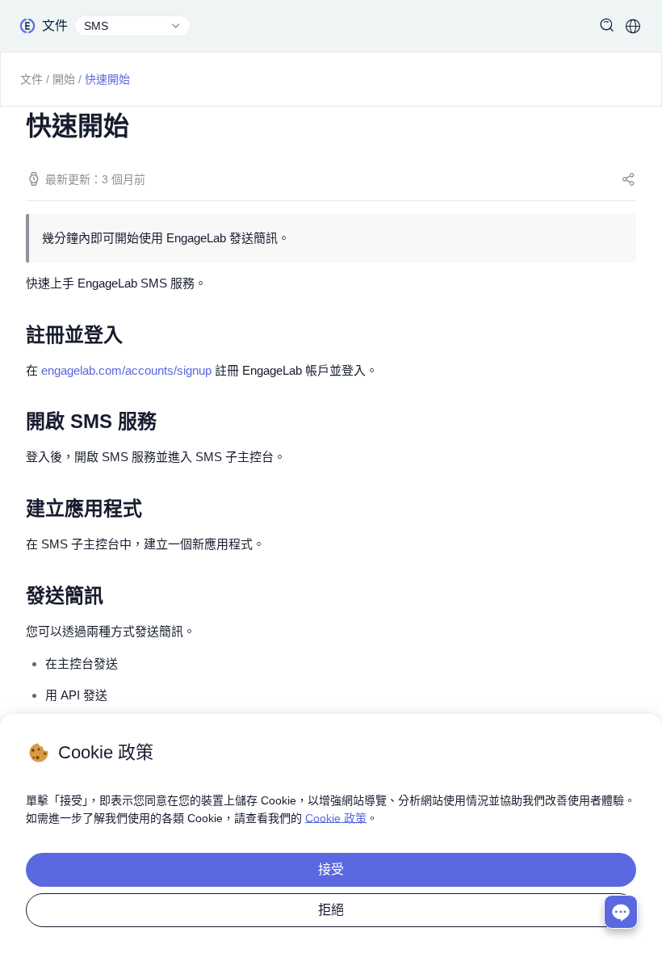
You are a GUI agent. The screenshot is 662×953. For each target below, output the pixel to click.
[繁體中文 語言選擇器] (633, 26)
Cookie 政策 (336, 818)
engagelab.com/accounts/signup (126, 370)
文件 (31, 79)
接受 (331, 869)
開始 (63, 79)
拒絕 (331, 910)
